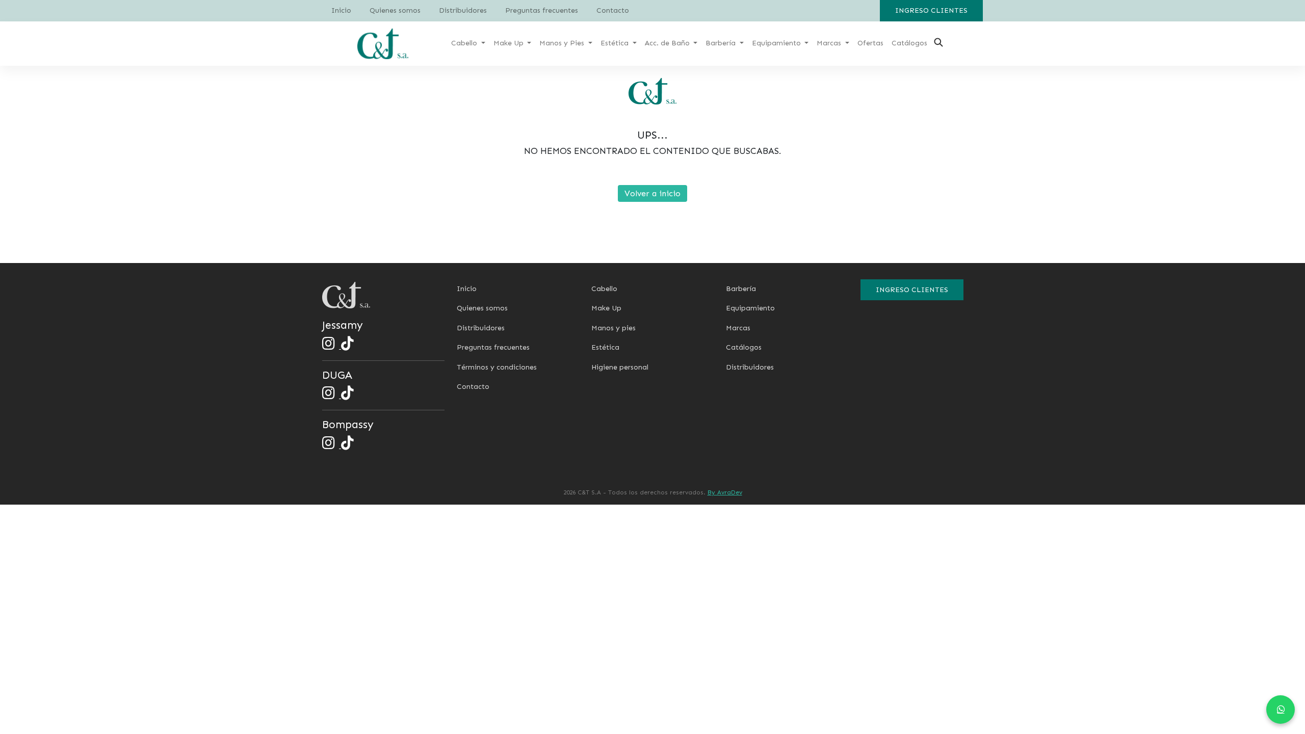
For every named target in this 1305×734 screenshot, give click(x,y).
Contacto (612, 10)
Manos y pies (613, 328)
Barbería (741, 288)
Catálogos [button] (909, 43)
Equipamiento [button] (777, 43)
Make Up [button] (509, 43)
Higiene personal (619, 367)
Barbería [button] (722, 43)
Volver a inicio (652, 193)
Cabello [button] (465, 43)
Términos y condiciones (497, 367)
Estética (605, 347)
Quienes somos (395, 10)
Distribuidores (463, 10)
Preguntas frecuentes (541, 10)
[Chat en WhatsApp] (1280, 709)
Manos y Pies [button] (562, 43)
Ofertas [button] (870, 43)
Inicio (341, 10)
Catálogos (744, 347)
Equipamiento (750, 308)
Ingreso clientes (931, 10)
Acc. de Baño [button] (668, 43)
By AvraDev (725, 492)
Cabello (604, 288)
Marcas (738, 328)
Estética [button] (616, 43)
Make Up (606, 308)
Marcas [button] (830, 43)
